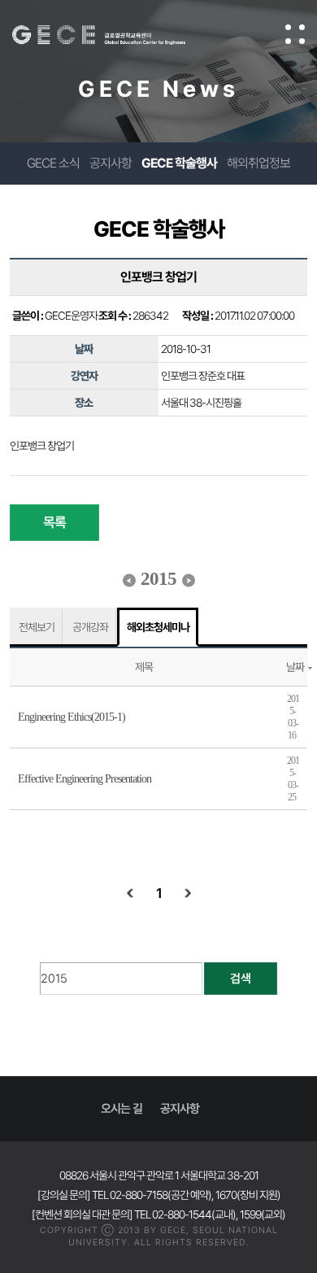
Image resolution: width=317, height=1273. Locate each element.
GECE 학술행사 (179, 163)
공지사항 (110, 163)
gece (115, 35)
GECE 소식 (53, 163)
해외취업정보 (258, 163)
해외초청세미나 (158, 627)
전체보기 (36, 627)
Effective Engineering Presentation (84, 779)
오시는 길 (121, 1108)
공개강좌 (90, 627)
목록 (54, 522)
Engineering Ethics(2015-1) (71, 717)
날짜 (295, 667)
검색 (240, 978)
